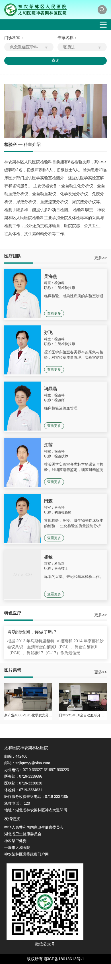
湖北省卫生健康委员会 (22, 834)
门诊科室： (14, 37)
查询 (55, 60)
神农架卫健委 (15, 841)
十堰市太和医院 (17, 847)
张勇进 (69, 47)
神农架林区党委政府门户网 (26, 854)
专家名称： (67, 37)
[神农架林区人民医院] (35, 9)
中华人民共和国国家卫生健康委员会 (33, 827)
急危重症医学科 (24, 47)
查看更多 (54, 313)
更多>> (100, 257)
